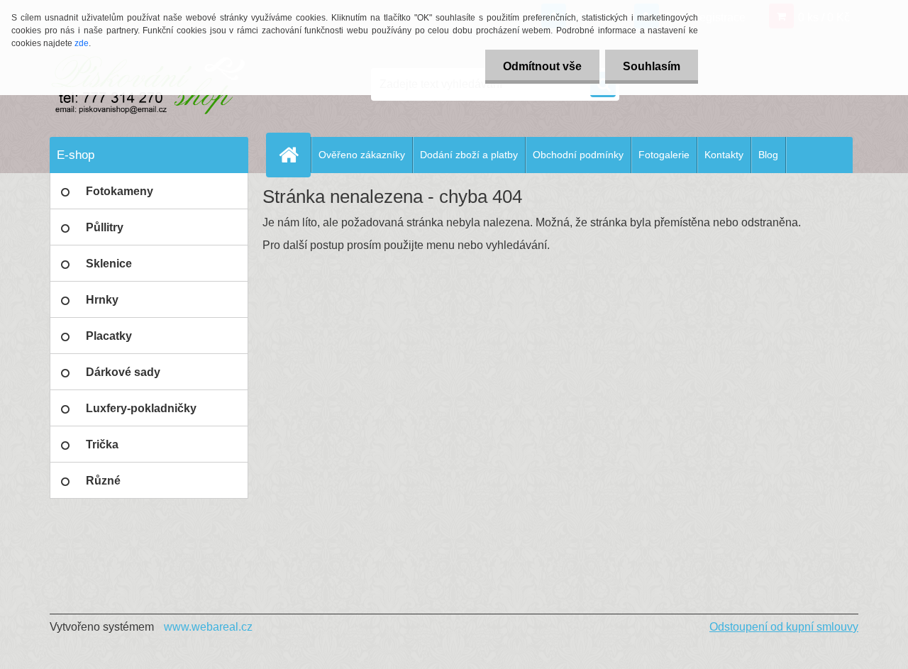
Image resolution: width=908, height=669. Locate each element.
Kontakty (723, 154)
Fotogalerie (664, 154)
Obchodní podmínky (578, 154)
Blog (768, 154)
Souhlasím (651, 66)
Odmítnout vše (542, 66)
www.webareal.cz (208, 627)
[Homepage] (294, 154)
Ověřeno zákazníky (362, 154)
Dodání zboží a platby (469, 154)
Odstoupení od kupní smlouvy (783, 627)
